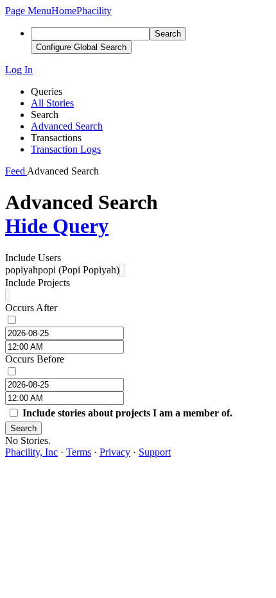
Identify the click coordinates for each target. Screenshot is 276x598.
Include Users (33, 257)
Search (23, 428)
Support (155, 452)
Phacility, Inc (31, 452)
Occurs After (31, 307)
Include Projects (37, 282)
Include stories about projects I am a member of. (127, 412)
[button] (28, 10)
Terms (78, 452)
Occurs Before (34, 359)
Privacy (114, 452)
